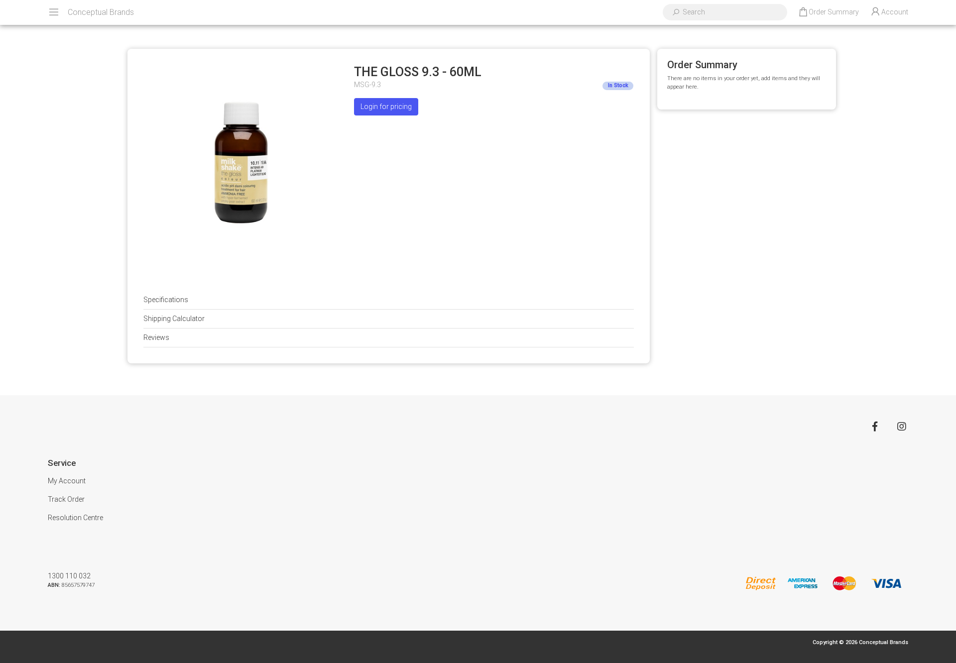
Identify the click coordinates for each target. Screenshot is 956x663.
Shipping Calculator (174, 319)
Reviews (156, 337)
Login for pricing (386, 106)
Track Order (66, 499)
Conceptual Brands (101, 12)
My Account (67, 481)
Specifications (165, 300)
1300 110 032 (69, 576)
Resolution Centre (75, 518)
